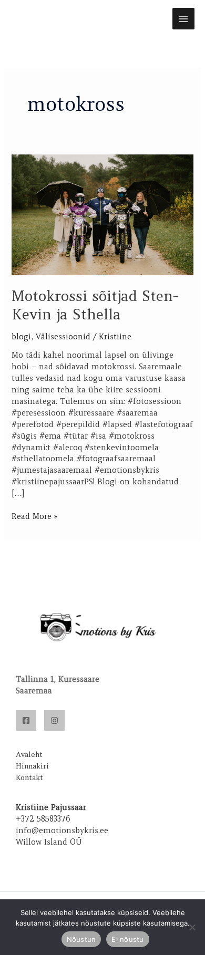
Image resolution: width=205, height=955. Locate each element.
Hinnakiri (32, 766)
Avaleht (29, 754)
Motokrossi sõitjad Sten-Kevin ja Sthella (95, 305)
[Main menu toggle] (183, 19)
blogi (21, 336)
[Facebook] (26, 720)
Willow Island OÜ (49, 842)
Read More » (34, 516)
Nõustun (81, 939)
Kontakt (29, 777)
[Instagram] (54, 720)
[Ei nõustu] (192, 927)
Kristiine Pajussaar (51, 807)
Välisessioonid (63, 336)
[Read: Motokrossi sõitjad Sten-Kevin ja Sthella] (102, 214)
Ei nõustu (127, 939)
